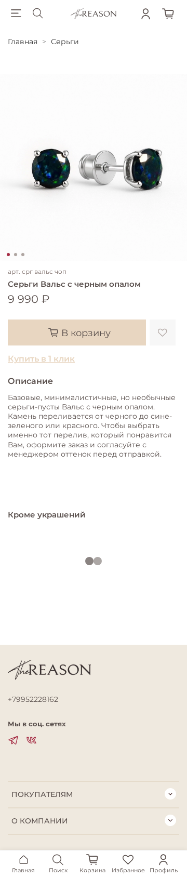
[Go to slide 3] (22, 254)
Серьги (65, 41)
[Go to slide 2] (15, 254)
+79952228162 (33, 699)
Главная (22, 41)
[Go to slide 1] (8, 254)
